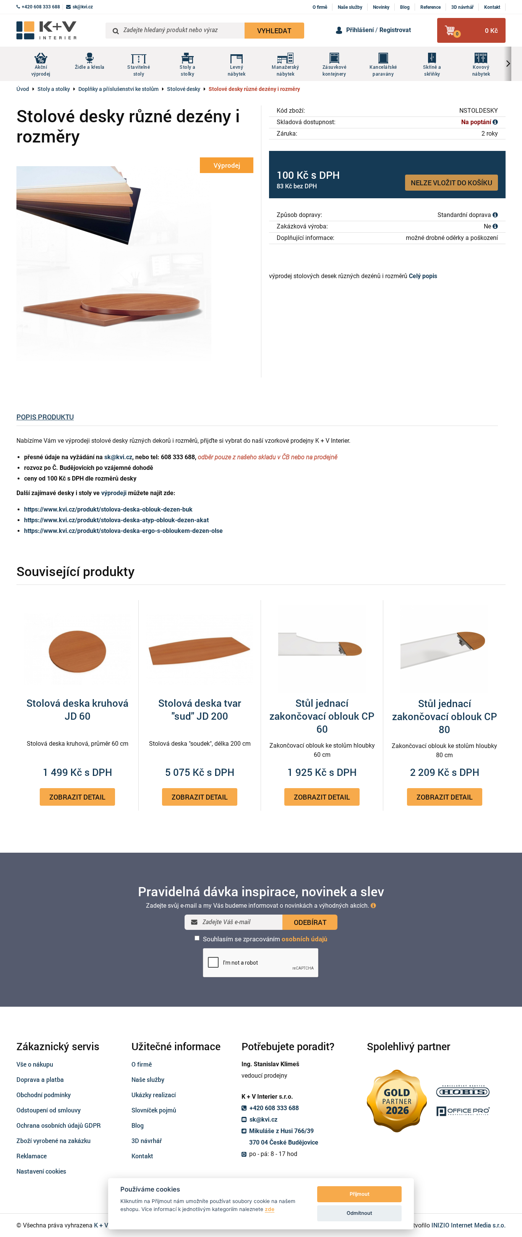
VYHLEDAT (274, 30)
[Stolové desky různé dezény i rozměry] (134, 263)
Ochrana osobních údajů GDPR (58, 1125)
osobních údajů (304, 939)
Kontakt (492, 7)
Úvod (22, 88)
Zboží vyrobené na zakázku (53, 1141)
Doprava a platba (40, 1079)
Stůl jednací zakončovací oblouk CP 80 (444, 716)
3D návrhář (462, 7)
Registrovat (395, 30)
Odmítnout (359, 1213)
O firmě (320, 7)
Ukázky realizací (153, 1095)
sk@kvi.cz (118, 457)
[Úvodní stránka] (58, 30)
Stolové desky (183, 88)
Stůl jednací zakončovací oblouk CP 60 (321, 715)
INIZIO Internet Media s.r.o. (468, 1225)
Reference (430, 7)
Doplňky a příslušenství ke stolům (118, 88)
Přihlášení (360, 30)
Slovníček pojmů (153, 1110)
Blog (405, 7)
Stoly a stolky (53, 88)
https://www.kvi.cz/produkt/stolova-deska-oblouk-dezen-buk (108, 509)
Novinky (381, 7)
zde (269, 1209)
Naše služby (350, 7)
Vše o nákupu (34, 1064)
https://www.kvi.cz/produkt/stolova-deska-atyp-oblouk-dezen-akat (116, 520)
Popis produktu (45, 416)
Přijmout (360, 1194)
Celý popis (423, 276)
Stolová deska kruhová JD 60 (77, 709)
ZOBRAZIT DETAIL (77, 796)
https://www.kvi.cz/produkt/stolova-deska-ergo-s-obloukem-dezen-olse (123, 530)
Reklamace (31, 1156)
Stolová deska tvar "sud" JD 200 (199, 709)
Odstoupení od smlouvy (48, 1110)
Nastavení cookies (41, 1171)
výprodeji (113, 493)
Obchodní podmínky (43, 1095)
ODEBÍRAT (310, 922)
